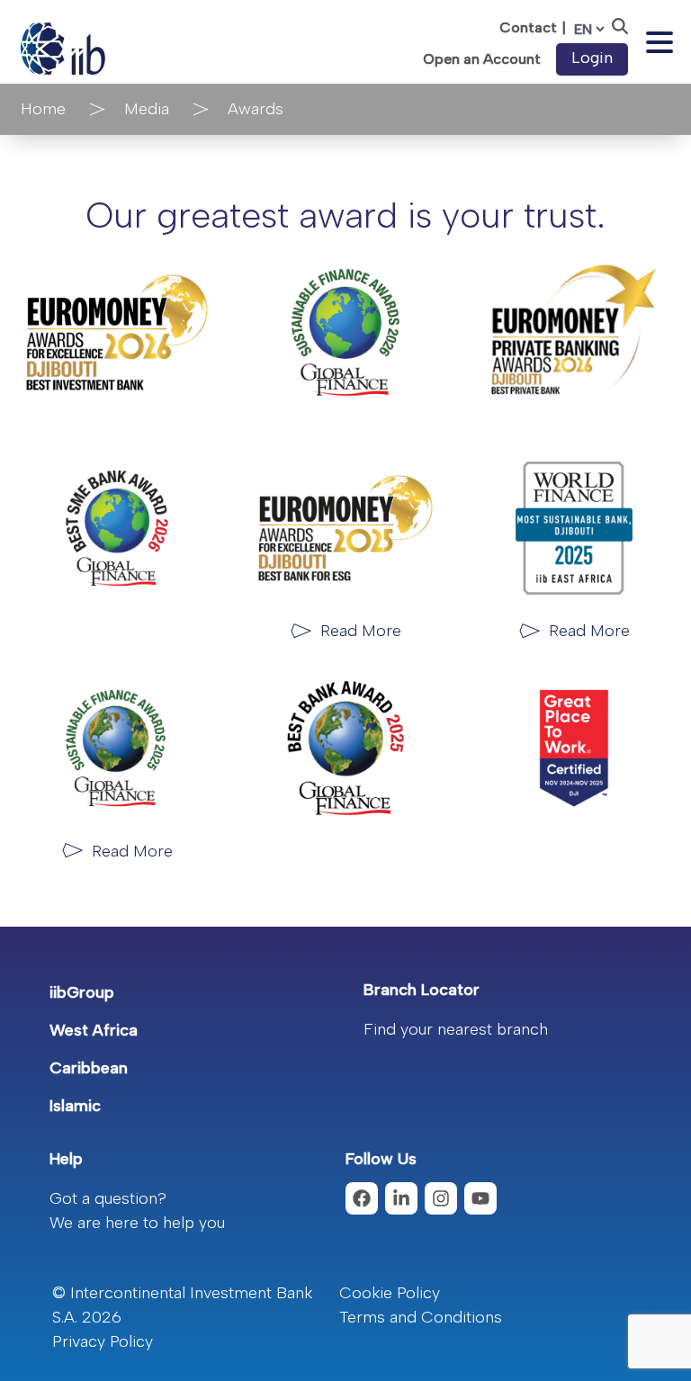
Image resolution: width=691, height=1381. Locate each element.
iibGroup (81, 992)
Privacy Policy (102, 1341)
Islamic (75, 1106)
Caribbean (88, 1068)
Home (43, 109)
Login (592, 57)
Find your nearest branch (455, 1029)
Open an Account (482, 59)
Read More (360, 631)
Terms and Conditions (420, 1317)
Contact (528, 27)
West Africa (93, 1030)
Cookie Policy (389, 1293)
